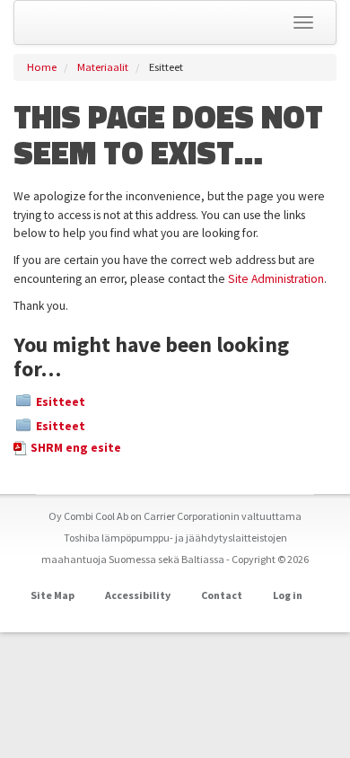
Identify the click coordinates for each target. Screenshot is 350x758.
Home (42, 67)
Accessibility (138, 595)
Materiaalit (102, 67)
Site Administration (276, 278)
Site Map (52, 595)
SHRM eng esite (76, 447)
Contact (221, 595)
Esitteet (60, 402)
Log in (287, 595)
